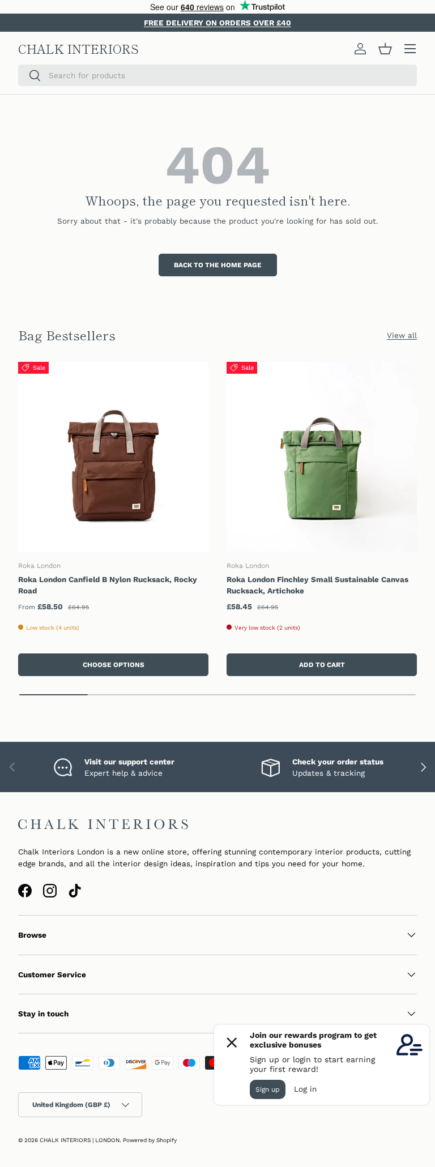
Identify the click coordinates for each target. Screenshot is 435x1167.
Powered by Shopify (150, 1140)
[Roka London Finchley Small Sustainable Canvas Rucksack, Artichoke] (322, 457)
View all (402, 335)
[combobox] (217, 75)
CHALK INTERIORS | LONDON (80, 1140)
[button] (385, 48)
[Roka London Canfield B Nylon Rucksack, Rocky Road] (113, 457)
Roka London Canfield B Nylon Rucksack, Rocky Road (107, 585)
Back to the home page (218, 265)
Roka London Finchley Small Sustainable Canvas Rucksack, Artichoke (317, 585)
